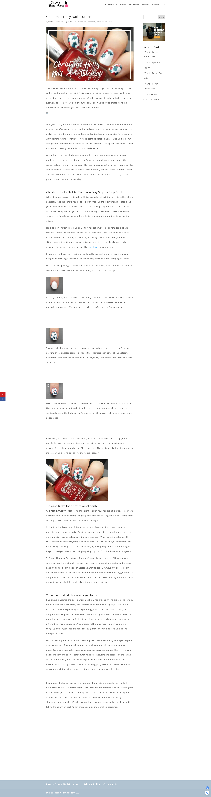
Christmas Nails (80, 22)
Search (161, 17)
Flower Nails (91, 22)
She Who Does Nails (55, 22)
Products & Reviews (129, 5)
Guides (145, 5)
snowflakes (93, 247)
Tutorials (156, 5)
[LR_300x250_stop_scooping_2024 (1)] (154, 39)
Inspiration (110, 5)
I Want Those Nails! (58, 784)
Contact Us (110, 784)
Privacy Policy (92, 784)
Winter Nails (108, 22)
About (76, 784)
